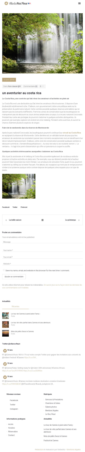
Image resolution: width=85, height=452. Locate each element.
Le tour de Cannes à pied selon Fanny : (25, 314)
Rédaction (39, 449)
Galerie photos (51, 407)
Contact (11, 435)
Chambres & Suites (52, 403)
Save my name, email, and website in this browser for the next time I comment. (38, 270)
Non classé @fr (14, 86)
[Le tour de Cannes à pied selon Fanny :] (5, 315)
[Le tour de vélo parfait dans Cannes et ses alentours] (5, 324)
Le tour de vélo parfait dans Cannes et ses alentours (31, 323)
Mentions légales (51, 410)
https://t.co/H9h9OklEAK (11, 384)
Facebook (5, 207)
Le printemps (70, 220)
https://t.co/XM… (30, 357)
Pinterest (24, 207)
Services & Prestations (54, 400)
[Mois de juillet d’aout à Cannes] (5, 333)
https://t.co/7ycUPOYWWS (12, 371)
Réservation (13, 432)
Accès (10, 424)
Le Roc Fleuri (50, 414)
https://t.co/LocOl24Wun (32, 371)
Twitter (15, 207)
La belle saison (15, 220)
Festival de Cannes (51, 440)
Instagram (14, 409)
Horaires (11, 428)
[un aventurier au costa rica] (42, 43)
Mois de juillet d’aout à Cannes (22, 331)
